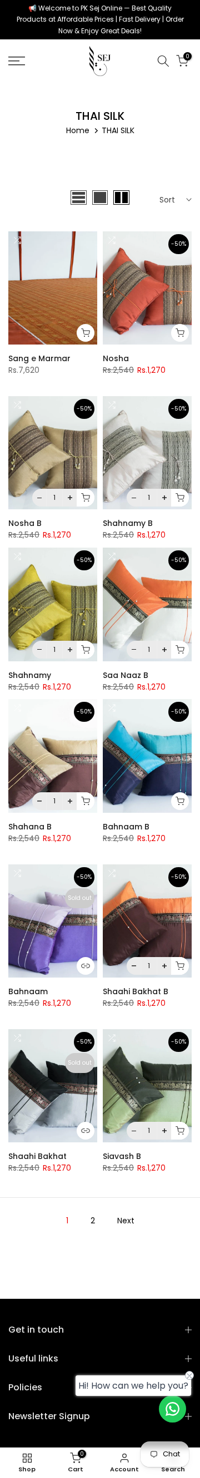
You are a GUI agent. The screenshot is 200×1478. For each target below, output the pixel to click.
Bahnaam (28, 991)
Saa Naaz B (125, 675)
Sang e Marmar (39, 358)
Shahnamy (29, 675)
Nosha (116, 358)
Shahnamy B (128, 523)
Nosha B (25, 523)
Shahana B (30, 826)
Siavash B (122, 1156)
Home (77, 130)
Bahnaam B (126, 826)
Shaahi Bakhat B (135, 991)
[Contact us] (172, 1409)
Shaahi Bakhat (37, 1156)
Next (125, 1220)
